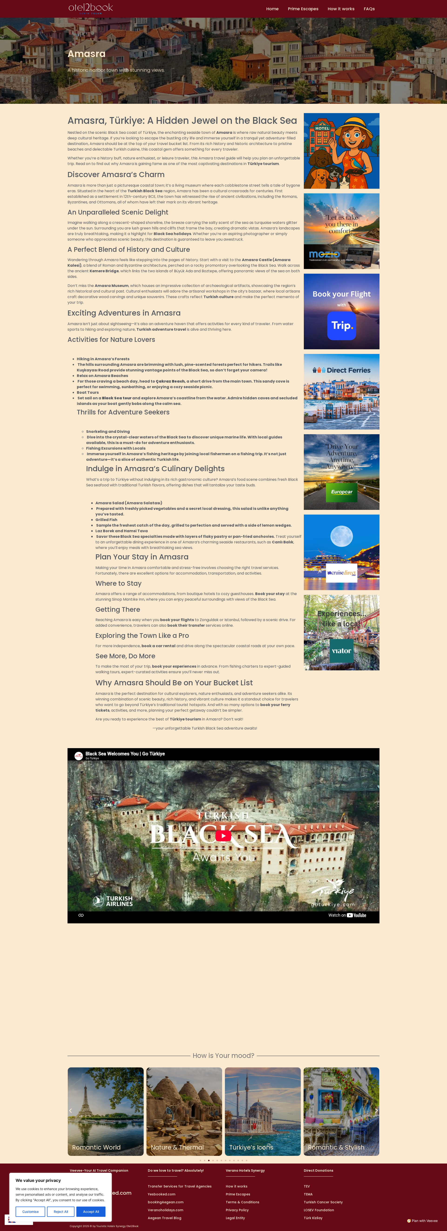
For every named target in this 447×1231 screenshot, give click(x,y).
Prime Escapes (303, 9)
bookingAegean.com (165, 1202)
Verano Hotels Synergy (245, 1170)
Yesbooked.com (161, 1194)
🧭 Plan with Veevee (422, 1221)
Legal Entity (235, 1218)
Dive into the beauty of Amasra (123, 728)
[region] (60, 1197)
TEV (307, 1186)
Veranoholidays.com (165, 1210)
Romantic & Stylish (336, 1147)
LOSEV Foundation (319, 1210)
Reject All (61, 1212)
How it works (341, 9)
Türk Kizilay (313, 1218)
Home (272, 9)
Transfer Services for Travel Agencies (180, 1186)
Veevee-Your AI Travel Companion (99, 1170)
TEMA (308, 1194)
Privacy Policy (237, 1210)
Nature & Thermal (177, 1147)
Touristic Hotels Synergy (111, 1226)
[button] (70, 1111)
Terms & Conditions (242, 1202)
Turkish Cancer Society (323, 1202)
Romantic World (96, 1147)
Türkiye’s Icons (251, 1147)
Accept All (91, 1212)
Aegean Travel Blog (164, 1218)
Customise (30, 1212)
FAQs (369, 9)
